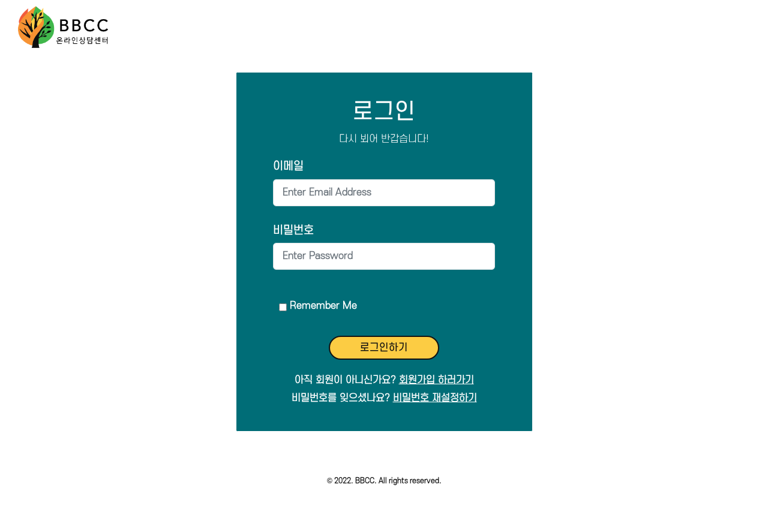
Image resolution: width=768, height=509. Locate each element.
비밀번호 (293, 230)
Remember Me (323, 305)
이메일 (288, 166)
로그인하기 (384, 347)
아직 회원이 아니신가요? (384, 380)
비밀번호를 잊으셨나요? (384, 398)
